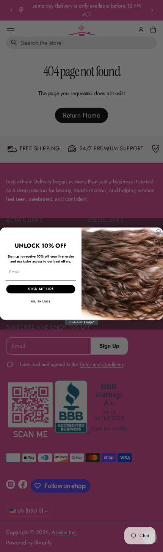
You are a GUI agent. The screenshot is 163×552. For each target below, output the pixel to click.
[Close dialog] (158, 231)
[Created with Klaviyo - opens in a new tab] (81, 322)
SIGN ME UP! (40, 289)
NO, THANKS (40, 301)
